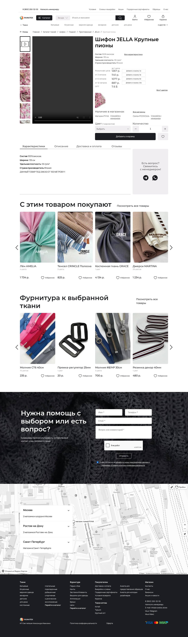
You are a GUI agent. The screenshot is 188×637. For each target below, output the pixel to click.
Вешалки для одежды (79, 595)
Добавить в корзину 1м (133, 71)
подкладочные (51, 589)
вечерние (102, 25)
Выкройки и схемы (102, 589)
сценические (50, 598)
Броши (72, 602)
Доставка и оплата (103, 586)
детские (115, 25)
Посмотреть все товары (133, 205)
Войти (134, 19)
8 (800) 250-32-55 (30, 9)
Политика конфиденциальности (83, 623)
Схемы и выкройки (107, 9)
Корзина (163, 19)
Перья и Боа (75, 586)
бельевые (55, 25)
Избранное (149, 19)
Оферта (109, 623)
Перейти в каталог (53, 605)
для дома (128, 25)
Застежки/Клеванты (78, 592)
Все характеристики (133, 54)
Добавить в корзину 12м (134, 83)
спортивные (50, 595)
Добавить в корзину (125, 136)
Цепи (72, 605)
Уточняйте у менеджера (115, 117)
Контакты (149, 586)
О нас (147, 589)
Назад (25, 32)
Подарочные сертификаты (138, 9)
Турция (98, 610)
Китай (97, 606)
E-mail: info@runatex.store (156, 607)
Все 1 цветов (162, 90)
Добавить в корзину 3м (133, 75)
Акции (121, 9)
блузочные (69, 25)
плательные (50, 586)
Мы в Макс (149, 614)
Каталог (46, 17)
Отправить (123, 456)
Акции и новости (152, 595)
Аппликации (75, 598)
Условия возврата (102, 595)
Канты (72, 589)
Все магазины (139, 112)
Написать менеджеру (49, 9)
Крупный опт (100, 613)
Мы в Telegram (151, 611)
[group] (37, 245)
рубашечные (50, 592)
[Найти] (120, 17)
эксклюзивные (51, 602)
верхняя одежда (86, 25)
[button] (17, 247)
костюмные (25, 605)
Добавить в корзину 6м (133, 79)
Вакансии (149, 592)
